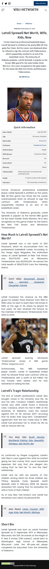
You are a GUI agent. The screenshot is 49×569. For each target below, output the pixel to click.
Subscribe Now (41, 3)
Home (19, 23)
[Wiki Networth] (25, 10)
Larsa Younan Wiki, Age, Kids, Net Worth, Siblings (26, 511)
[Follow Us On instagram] (9, 3)
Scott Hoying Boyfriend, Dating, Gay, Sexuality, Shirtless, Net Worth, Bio (26, 440)
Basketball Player (40, 145)
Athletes (28, 23)
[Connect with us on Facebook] (2, 3)
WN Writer (26, 77)
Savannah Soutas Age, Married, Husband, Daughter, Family (26, 282)
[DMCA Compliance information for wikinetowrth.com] (24, 563)
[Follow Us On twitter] (6, 3)
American (42, 141)
